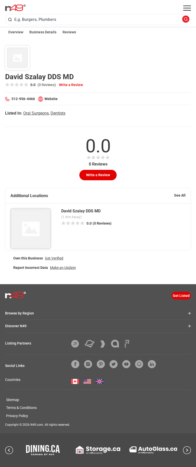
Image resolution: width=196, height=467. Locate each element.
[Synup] (104, 344)
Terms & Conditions (21, 408)
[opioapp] (139, 364)
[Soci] (127, 343)
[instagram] (88, 364)
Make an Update (63, 268)
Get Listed (181, 296)
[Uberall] (91, 343)
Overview (15, 32)
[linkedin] (152, 364)
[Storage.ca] (98, 450)
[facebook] (75, 364)
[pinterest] (101, 364)
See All (180, 195)
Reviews (69, 32)
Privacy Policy (17, 416)
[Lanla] (117, 343)
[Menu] (187, 8)
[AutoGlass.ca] (153, 450)
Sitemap (12, 400)
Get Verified (54, 258)
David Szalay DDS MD (81, 211)
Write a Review (71, 85)
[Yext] (77, 343)
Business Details (42, 32)
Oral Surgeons (36, 113)
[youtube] (126, 364)
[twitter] (113, 364)
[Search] (185, 19)
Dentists (58, 113)
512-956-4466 (23, 99)
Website (51, 99)
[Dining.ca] (43, 450)
